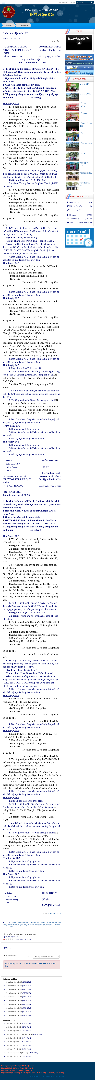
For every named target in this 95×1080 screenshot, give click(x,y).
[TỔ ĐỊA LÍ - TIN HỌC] (72, 126)
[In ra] (53, 41)
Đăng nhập (63, 2)
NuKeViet (41, 1076)
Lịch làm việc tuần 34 (13, 1031)
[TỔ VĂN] (72, 156)
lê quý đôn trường (54, 913)
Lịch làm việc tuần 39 (14, 982)
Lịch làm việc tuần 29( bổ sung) (17, 1053)
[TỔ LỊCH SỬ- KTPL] (72, 166)
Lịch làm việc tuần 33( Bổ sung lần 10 (19, 1034)
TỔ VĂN (83, 153)
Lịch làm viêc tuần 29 (13, 1056)
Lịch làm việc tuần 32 (13, 1042)
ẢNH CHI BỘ (85, 84)
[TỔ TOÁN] (72, 117)
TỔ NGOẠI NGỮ (86, 173)
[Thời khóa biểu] (79, 238)
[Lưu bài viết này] (58, 41)
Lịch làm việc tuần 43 (14, 997)
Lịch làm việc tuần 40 (14, 986)
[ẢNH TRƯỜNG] (72, 97)
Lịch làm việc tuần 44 (14, 1000)
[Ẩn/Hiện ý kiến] (28, 956)
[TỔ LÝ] (72, 136)
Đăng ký (72, 2)
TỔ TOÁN (83, 114)
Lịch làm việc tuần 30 (13, 1049)
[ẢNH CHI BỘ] (72, 87)
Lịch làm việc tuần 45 (14, 1004)
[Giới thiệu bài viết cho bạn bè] (50, 41)
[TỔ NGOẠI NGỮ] (72, 176)
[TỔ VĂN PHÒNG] (72, 107)
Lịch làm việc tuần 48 (14, 1015)
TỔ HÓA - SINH (86, 143)
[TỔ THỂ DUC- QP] (72, 186)
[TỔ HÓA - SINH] (72, 146)
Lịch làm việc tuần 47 (14, 1012)
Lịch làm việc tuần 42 (14, 993)
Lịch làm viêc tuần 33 (13, 1038)
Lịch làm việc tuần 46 (14, 1008)
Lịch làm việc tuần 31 (13, 1045)
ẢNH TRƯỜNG (85, 94)
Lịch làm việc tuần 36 (13, 1023)
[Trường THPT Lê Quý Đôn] (8, 12)
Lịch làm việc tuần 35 (13, 1027)
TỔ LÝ (82, 133)
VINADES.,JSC (60, 1076)
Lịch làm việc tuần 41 (14, 989)
